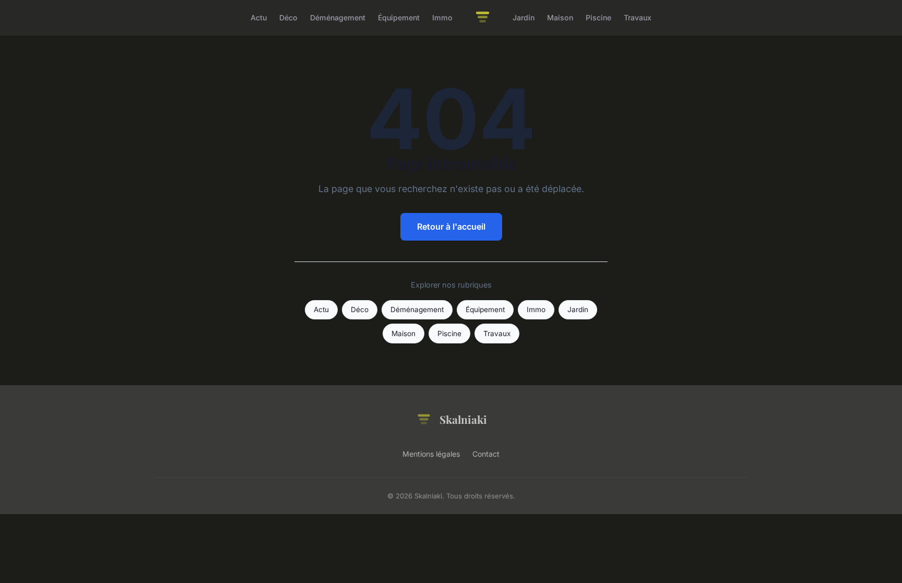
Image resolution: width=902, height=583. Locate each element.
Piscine (598, 17)
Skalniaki (463, 419)
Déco (288, 17)
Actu (259, 17)
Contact (486, 453)
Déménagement (337, 17)
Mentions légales (431, 453)
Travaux (637, 17)
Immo (442, 17)
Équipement (399, 17)
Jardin (524, 17)
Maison (560, 17)
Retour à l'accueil (451, 226)
